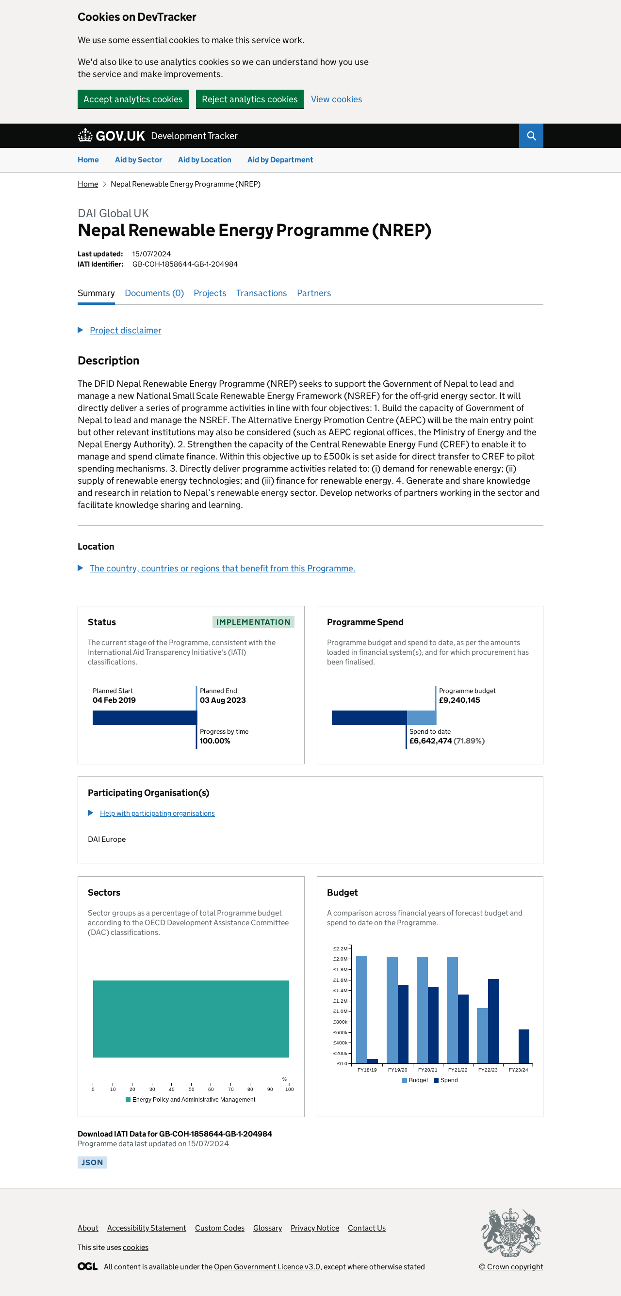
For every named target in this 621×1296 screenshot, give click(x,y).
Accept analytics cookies (133, 99)
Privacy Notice (315, 1228)
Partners (314, 293)
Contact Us (367, 1228)
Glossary (267, 1228)
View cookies (336, 99)
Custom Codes (220, 1228)
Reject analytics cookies (250, 99)
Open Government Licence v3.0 (267, 1266)
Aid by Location (204, 159)
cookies (135, 1247)
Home (88, 159)
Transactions (261, 293)
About (88, 1228)
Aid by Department (280, 159)
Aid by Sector (138, 159)
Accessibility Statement (146, 1228)
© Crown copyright (511, 1266)
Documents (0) (154, 293)
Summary (96, 293)
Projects (210, 293)
